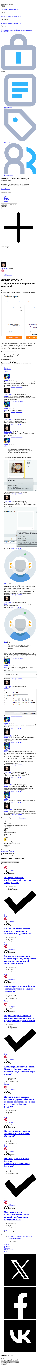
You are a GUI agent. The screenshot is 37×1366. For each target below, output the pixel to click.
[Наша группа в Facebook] (20, 1319)
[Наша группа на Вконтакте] (20, 1352)
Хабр (5, 196)
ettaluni (6, 380)
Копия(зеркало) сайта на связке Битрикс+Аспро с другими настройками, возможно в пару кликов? (19, 1070)
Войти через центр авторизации (10, 862)
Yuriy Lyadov (5, 268)
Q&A (6, 198)
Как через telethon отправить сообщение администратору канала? (20, 1237)
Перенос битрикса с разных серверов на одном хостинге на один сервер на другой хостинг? (19, 1018)
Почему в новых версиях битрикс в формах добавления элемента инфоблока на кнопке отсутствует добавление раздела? (19, 1102)
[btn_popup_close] (4, 1364)
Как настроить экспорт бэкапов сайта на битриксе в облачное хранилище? (19, 988)
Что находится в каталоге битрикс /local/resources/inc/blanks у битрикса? (17, 1162)
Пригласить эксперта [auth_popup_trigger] (7, 851)
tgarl (5, 583)
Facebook (7, 368)
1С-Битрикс (8, 275)
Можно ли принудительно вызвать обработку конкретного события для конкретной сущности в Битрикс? (20, 960)
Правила (7, 1248)
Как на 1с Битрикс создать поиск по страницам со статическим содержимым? (17, 931)
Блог (5, 1251)
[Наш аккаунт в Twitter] (20, 1285)
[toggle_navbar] (1, 261)
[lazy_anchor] (20, 904)
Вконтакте (7, 369)
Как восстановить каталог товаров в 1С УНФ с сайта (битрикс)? (17, 1133)
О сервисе (7, 1246)
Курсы (6, 201)
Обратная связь (9, 1249)
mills (5, 410)
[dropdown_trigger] (1, 365)
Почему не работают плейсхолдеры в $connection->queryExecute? (18, 880)
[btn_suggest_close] (4, 206)
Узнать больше (5, 189)
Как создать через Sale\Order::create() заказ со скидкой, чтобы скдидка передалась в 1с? (18, 1216)
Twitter (6, 371)
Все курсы (22, 818)
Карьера (6, 199)
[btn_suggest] (1, 208)
